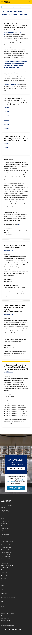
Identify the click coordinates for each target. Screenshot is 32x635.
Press (2, 606)
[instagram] (9, 630)
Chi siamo (4, 593)
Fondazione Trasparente (8, 597)
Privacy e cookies (4, 615)
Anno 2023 (6, 116)
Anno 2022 (6, 120)
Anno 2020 (7, 128)
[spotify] (20, 630)
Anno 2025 (6, 107)
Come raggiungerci (16, 468)
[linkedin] (13, 630)
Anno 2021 (6, 124)
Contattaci (3, 622)
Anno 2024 (6, 111)
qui (19, 224)
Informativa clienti (5, 618)
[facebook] (5, 630)
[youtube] (16, 630)
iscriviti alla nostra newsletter (16, 488)
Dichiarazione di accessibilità (7, 625)
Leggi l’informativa (8, 250)
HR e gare (4, 602)
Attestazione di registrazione (11, 84)
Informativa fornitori (5, 620)
